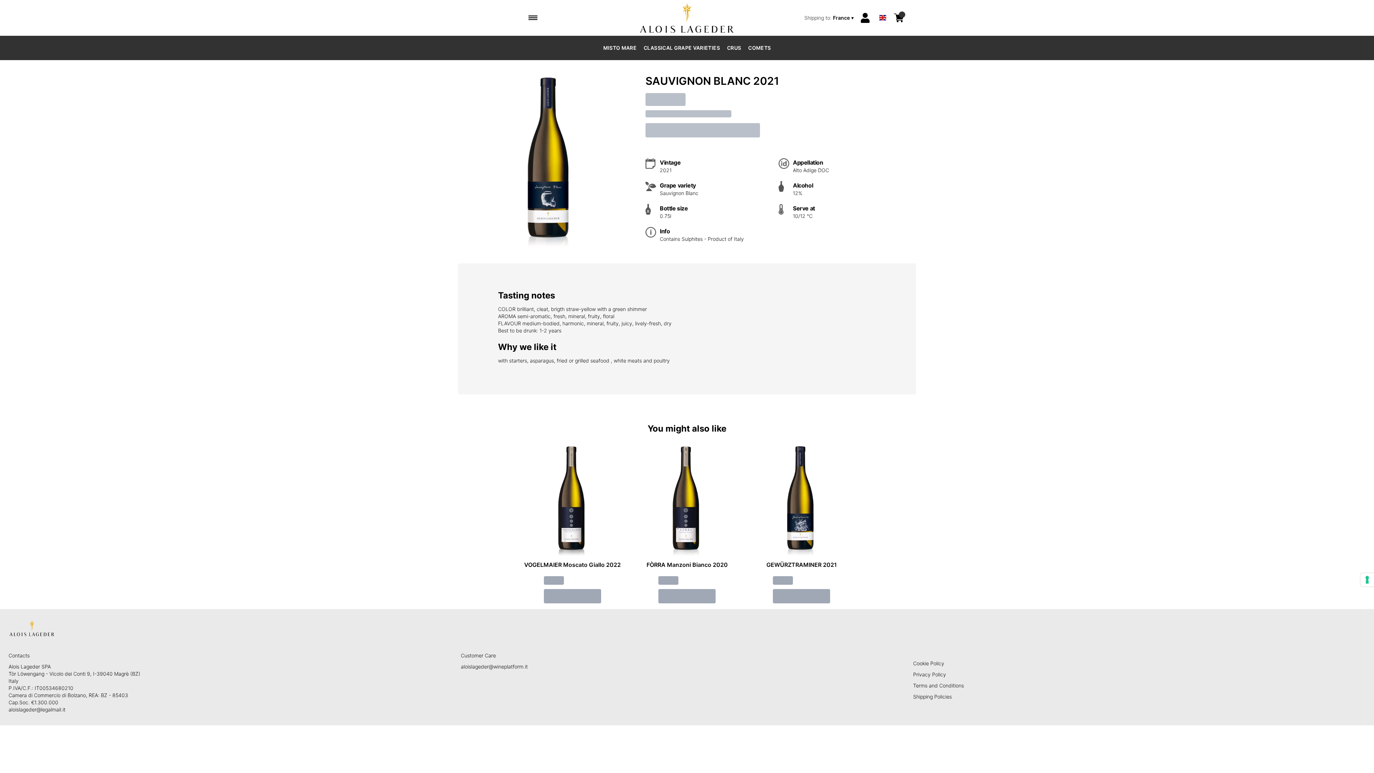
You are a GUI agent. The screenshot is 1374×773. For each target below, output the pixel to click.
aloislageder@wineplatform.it (494, 666)
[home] (687, 18)
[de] (883, 8)
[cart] (899, 18)
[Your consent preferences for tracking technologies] (1367, 580)
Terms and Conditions (938, 685)
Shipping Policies (932, 697)
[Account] (865, 18)
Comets (759, 48)
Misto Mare (620, 48)
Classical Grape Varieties (682, 48)
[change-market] (830, 17)
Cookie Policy (928, 663)
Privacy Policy (929, 674)
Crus (734, 48)
